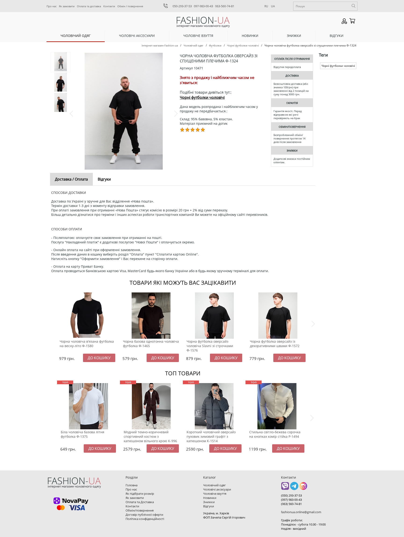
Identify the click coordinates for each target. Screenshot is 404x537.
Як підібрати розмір (140, 493)
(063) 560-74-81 (291, 504)
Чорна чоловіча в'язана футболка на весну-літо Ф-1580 (87, 343)
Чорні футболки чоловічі (243, 45)
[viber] (285, 487)
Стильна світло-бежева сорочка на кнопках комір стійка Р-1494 (274, 434)
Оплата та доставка (89, 6)
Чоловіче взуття (198, 35)
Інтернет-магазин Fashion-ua (160, 45)
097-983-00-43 (203, 6)
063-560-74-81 (224, 6)
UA (273, 6)
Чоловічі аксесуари (137, 35)
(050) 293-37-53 (291, 495)
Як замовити (67, 6)
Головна (131, 485)
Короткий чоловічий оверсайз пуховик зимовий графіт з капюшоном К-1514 (211, 436)
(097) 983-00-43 (291, 500)
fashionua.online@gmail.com (301, 512)
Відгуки (336, 35)
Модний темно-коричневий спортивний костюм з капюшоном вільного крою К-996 (150, 436)
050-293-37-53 (182, 6)
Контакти (109, 6)
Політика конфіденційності (145, 519)
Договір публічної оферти (144, 514)
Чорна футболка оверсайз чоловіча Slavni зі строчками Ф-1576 (210, 345)
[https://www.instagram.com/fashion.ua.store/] (303, 487)
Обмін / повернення (130, 6)
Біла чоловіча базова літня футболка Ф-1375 (82, 434)
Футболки (215, 45)
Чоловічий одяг (75, 35)
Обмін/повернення (140, 510)
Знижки (294, 35)
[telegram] (294, 487)
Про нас (52, 6)
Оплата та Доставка (140, 502)
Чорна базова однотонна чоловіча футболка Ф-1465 (151, 343)
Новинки (250, 35)
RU (266, 6)
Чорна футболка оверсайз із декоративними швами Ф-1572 (274, 343)
